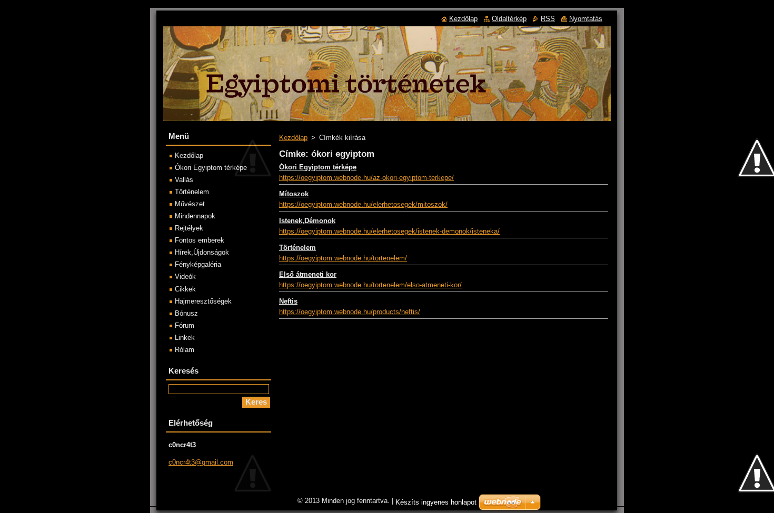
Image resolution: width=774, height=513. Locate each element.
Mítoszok (294, 194)
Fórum (184, 325)
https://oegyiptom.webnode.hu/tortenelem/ (343, 258)
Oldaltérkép (509, 19)
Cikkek (185, 289)
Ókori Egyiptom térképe (317, 167)
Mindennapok (195, 216)
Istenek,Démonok (307, 221)
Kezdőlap (293, 138)
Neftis (288, 301)
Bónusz (186, 313)
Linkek (185, 337)
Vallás (184, 180)
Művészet (190, 204)
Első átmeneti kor (307, 274)
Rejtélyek (189, 228)
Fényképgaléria (198, 264)
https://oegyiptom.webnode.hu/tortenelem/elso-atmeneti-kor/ (370, 285)
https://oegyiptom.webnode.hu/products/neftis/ (349, 312)
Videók (185, 276)
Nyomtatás (585, 19)
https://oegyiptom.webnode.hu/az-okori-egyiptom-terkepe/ (366, 178)
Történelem (297, 248)
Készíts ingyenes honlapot (436, 502)
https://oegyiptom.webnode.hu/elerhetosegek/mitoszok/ (363, 204)
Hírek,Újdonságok (202, 252)
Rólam (184, 350)
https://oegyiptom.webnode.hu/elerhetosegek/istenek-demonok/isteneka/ (389, 231)
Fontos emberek (199, 240)
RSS (548, 19)
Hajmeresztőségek (203, 301)
